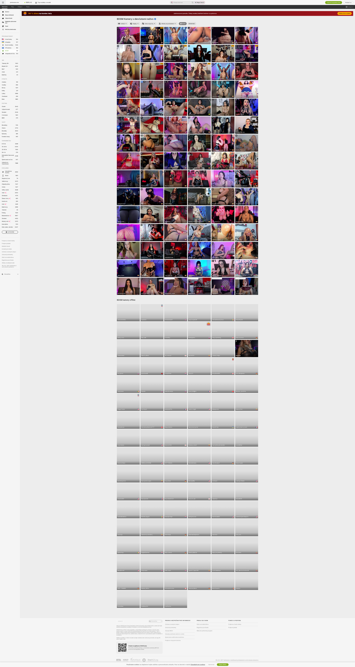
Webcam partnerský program (204, 630)
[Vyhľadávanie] (192, 2)
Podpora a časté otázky (8, 240)
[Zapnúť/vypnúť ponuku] (3, 2)
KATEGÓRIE (11, 232)
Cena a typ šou (149, 23)
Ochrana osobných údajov (9, 251)
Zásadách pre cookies (198, 664)
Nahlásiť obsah (6, 246)
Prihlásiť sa (348, 2)
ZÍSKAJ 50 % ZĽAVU (344, 13)
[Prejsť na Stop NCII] (153, 660)
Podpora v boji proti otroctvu (173, 640)
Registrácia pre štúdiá (7, 260)
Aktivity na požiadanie (167, 23)
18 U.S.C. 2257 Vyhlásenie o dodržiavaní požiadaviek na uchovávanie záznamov (237, 660)
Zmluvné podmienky (7, 254)
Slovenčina (154, 621)
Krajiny (135, 23)
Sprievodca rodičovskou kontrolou (174, 637)
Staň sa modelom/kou (8, 257)
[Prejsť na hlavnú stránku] (14, 2)
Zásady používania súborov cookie (174, 634)
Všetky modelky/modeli (8, 263)
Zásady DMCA (169, 630)
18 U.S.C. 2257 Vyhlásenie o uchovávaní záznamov (9, 266)
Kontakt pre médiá (7, 249)
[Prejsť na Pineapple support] (144, 660)
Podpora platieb (6, 243)
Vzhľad (123, 23)
